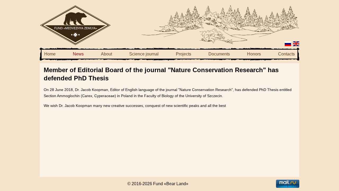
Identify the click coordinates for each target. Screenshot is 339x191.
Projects (183, 54)
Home (50, 54)
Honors (254, 54)
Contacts (286, 54)
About (106, 54)
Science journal (144, 54)
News (78, 54)
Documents (219, 54)
